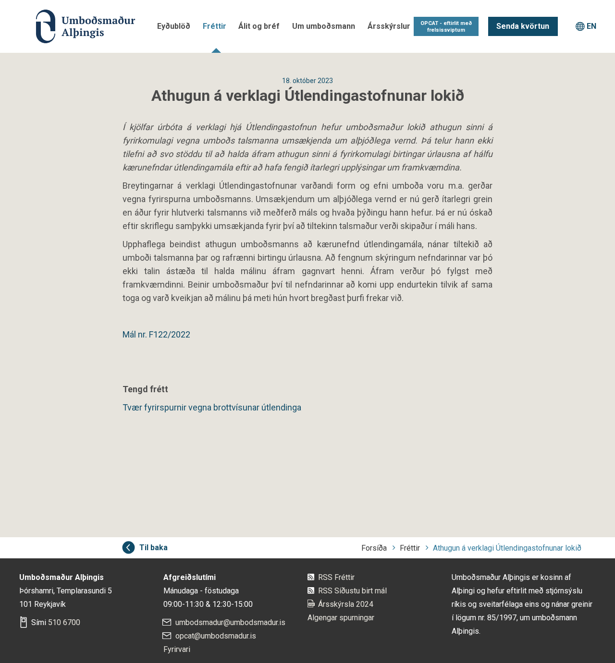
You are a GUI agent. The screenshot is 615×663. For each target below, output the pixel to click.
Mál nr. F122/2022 (156, 334)
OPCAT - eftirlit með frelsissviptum (446, 26)
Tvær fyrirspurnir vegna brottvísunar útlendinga (212, 407)
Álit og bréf (259, 26)
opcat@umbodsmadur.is (215, 635)
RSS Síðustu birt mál (352, 590)
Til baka (153, 547)
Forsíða (374, 548)
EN (591, 26)
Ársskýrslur (389, 26)
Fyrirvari (176, 649)
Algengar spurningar (341, 617)
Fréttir (214, 26)
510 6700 (64, 622)
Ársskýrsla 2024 (345, 604)
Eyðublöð (173, 26)
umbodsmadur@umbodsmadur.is (230, 622)
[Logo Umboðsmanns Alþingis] (75, 26)
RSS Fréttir (336, 577)
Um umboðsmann (323, 26)
